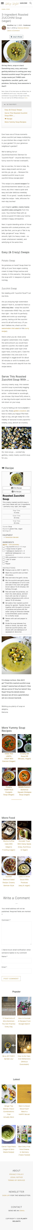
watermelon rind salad (10, 328)
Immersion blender (12, 537)
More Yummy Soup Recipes (15, 122)
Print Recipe (17, 488)
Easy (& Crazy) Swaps (13, 110)
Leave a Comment (13, 30)
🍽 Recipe (8, 119)
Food (8, 9)
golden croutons (20, 411)
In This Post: (12, 104)
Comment (6, 920)
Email (4, 967)
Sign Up (5, 1195)
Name (4, 956)
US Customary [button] (14, 544)
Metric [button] (5, 544)
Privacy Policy (16, 1174)
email (22, 1210)
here (26, 98)
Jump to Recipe (17, 37)
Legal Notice (16, 1177)
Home (3, 9)
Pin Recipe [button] (17, 492)
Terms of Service (16, 1180)
